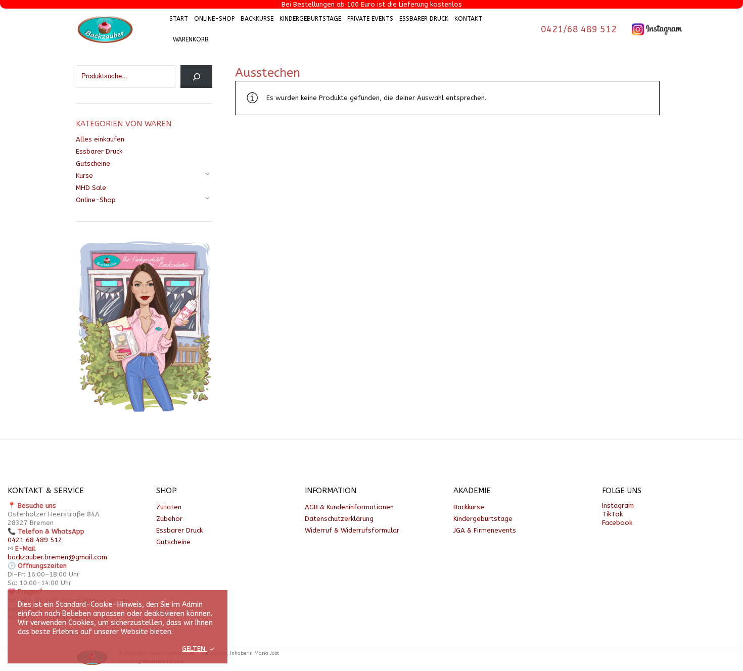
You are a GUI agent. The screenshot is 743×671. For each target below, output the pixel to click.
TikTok (612, 514)
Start (178, 18)
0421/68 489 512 (579, 29)
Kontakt (468, 18)
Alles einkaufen (100, 139)
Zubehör (169, 518)
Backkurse (257, 18)
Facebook (617, 522)
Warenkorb (191, 39)
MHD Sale (91, 187)
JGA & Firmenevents (484, 530)
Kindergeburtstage (310, 18)
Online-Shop (214, 18)
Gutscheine (93, 163)
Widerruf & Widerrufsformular (352, 530)
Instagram (618, 505)
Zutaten (168, 507)
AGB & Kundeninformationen (349, 507)
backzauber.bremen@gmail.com (57, 557)
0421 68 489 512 (35, 540)
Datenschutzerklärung (339, 518)
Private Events (370, 18)
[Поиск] (196, 76)
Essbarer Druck (423, 18)
